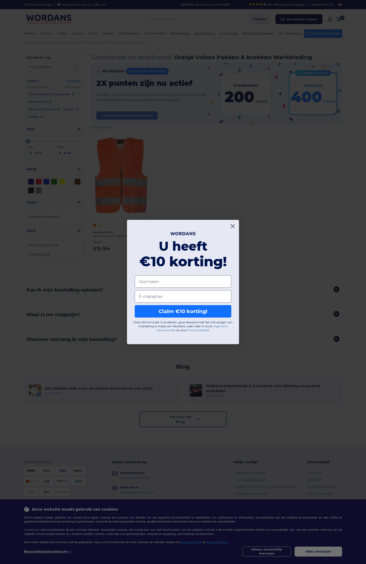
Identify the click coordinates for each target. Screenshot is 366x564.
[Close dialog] (232, 226)
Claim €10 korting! (183, 311)
